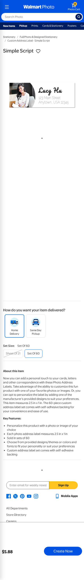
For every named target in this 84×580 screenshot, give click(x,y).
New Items (9, 25)
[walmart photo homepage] (38, 7)
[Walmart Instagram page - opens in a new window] (36, 496)
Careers (11, 521)
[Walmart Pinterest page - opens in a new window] (22, 496)
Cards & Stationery (52, 25)
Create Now (63, 551)
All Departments (17, 508)
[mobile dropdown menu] (7, 7)
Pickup (23, 25)
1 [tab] (41, 137)
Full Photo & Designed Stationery (38, 36)
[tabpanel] (42, 95)
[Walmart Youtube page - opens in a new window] (29, 496)
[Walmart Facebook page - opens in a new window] (8, 496)
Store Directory (16, 515)
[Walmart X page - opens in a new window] (15, 496)
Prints (34, 25)
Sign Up (63, 485)
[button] (38, 51)
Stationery (9, 36)
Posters (72, 25)
